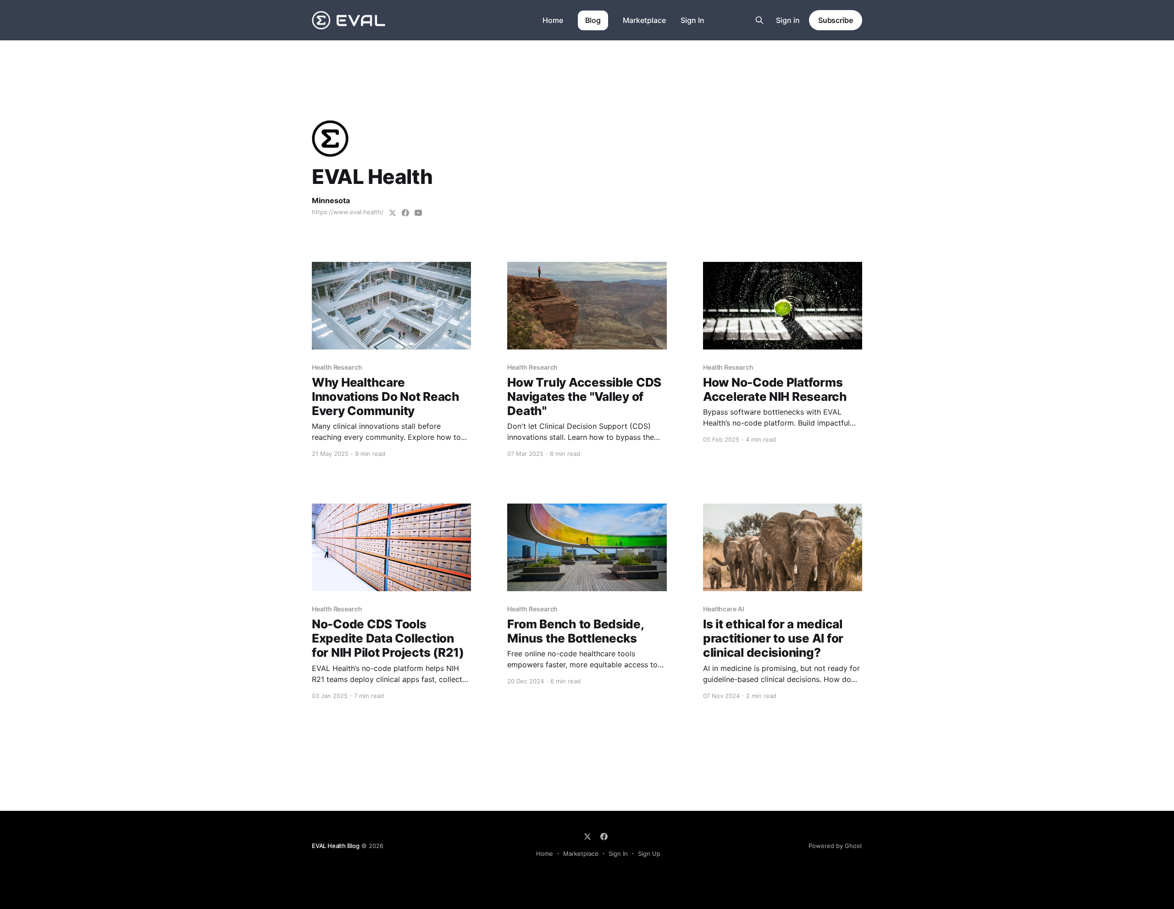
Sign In (692, 20)
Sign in (788, 20)
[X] (587, 836)
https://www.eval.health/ (347, 212)
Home (553, 20)
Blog (593, 20)
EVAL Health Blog (336, 845)
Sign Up (649, 853)
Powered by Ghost (835, 845)
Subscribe (835, 20)
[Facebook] (604, 836)
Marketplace (644, 20)
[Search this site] (759, 20)
